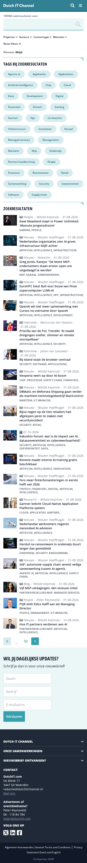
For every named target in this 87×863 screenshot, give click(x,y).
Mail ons (9, 793)
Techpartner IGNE (43, 859)
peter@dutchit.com (17, 819)
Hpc (32, 118)
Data (11, 96)
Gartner (13, 118)
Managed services (19, 140)
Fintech (37, 107)
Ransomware (41, 173)
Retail (64, 173)
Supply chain (39, 194)
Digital (59, 96)
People (52, 162)
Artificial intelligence (20, 85)
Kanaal (68, 129)
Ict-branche (55, 118)
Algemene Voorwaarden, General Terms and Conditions (38, 847)
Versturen (14, 716)
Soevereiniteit (70, 184)
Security (44, 184)
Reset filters (10, 44)
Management (50, 140)
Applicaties (39, 74)
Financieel (14, 107)
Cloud (67, 85)
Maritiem (13, 151)
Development (35, 96)
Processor (14, 173)
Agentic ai (14, 74)
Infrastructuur (17, 129)
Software (13, 194)
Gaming (59, 107)
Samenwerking (17, 184)
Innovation (45, 129)
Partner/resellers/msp (21, 162)
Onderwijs (55, 151)
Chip (48, 85)
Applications (65, 74)
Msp (34, 151)
